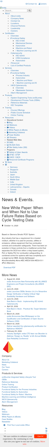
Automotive (20, 45)
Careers (43, 3)
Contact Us (32, 3)
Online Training (17, 115)
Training (8, 107)
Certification (9, 33)
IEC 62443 (20, 55)
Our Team (6, 367)
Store (9, 162)
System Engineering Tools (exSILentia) (26, 97)
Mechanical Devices (24, 43)
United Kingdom (16, 184)
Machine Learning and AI (26, 50)
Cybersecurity (16, 53)
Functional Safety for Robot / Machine (17, 394)
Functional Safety (18, 38)
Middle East (14, 179)
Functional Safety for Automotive (15, 392)
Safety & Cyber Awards (18, 152)
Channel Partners (18, 26)
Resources (9, 117)
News (4, 364)
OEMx (4, 379)
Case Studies (14, 135)
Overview (15, 35)
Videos (12, 127)
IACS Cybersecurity (19, 85)
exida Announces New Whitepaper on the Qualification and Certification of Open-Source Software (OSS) (25, 318)
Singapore (14, 169)
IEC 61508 (20, 40)
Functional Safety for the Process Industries (19, 389)
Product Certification (10, 387)
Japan (12, 174)
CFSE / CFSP (14, 154)
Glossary (12, 137)
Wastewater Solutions (24, 90)
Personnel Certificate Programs (21, 159)
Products (8, 95)
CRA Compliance (23, 58)
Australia (13, 172)
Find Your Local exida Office (17, 425)
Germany (13, 167)
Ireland (13, 192)
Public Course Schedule (20, 112)
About (7, 13)
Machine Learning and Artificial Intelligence (19, 397)
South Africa (15, 177)
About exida (16, 16)
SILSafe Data (14, 145)
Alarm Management (19, 92)
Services (8, 68)
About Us (5, 359)
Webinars (13, 125)
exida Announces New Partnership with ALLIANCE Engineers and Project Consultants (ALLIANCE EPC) (27, 284)
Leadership (15, 28)
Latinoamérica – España (19, 187)
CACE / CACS (14, 157)
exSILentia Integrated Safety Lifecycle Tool (19, 377)
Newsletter (6, 421)
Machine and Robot (24, 48)
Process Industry (23, 75)
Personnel (15, 63)
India (12, 182)
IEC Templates (17, 105)
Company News (17, 18)
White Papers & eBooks (18, 130)
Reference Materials (19, 102)
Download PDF (10, 267)
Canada (13, 189)
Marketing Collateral (16, 132)
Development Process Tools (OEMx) (25, 100)
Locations (15, 23)
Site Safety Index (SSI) (18, 147)
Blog (10, 122)
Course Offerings (18, 110)
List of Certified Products (21, 65)
